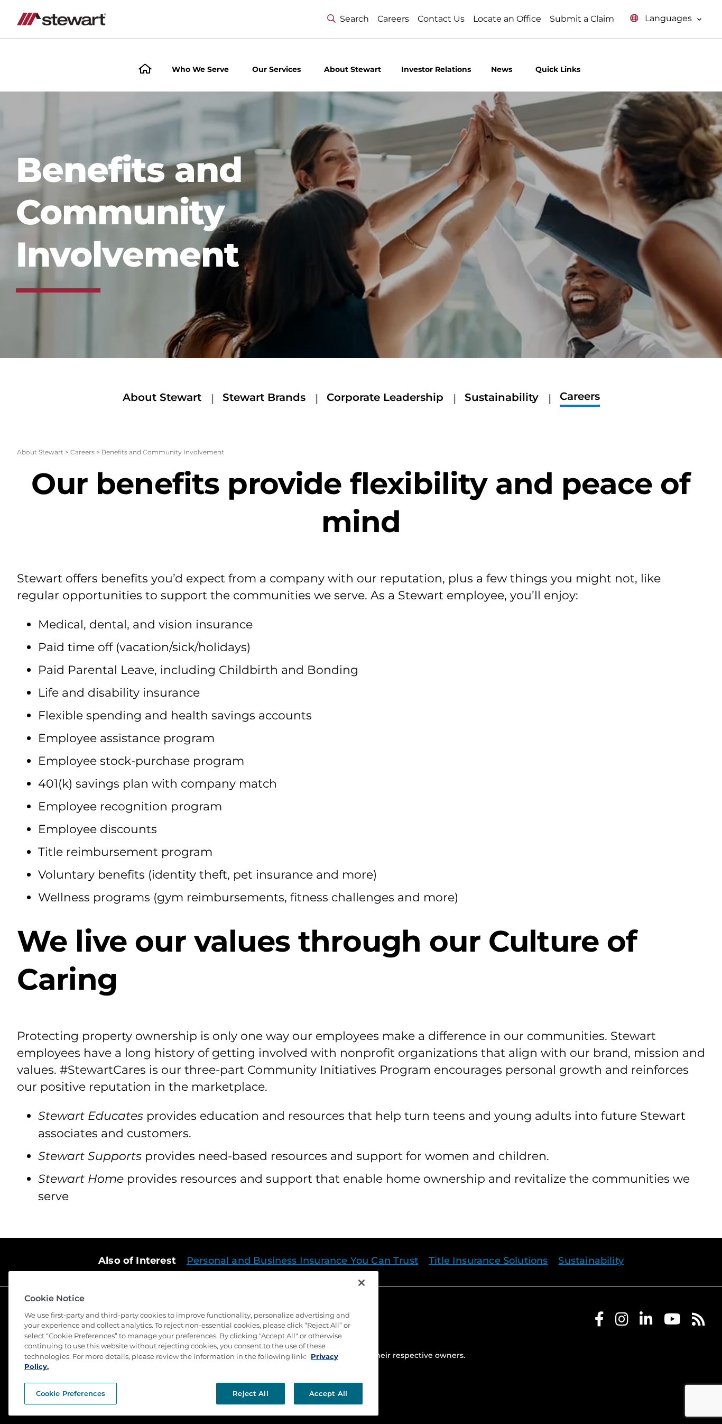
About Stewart (162, 397)
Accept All (328, 1393)
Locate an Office (507, 19)
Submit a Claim (582, 19)
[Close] (361, 1282)
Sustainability (502, 397)
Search (354, 19)
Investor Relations (436, 69)
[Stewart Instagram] (621, 1322)
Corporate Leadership (385, 397)
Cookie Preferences (70, 1393)
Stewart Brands (264, 397)
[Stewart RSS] (698, 1322)
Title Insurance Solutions (488, 1260)
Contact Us (441, 19)
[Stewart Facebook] (599, 1322)
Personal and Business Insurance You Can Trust (302, 1260)
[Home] (145, 70)
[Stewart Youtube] (672, 1322)
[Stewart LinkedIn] (646, 1322)
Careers (393, 19)
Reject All (250, 1393)
